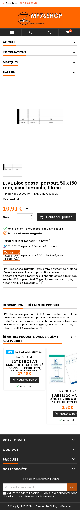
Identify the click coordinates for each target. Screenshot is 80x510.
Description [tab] (13, 305)
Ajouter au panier (56, 217)
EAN (36, 194)
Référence (10, 194)
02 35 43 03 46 (28, 3)
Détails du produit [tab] (44, 305)
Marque (8, 199)
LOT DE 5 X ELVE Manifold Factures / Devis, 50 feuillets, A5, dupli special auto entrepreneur (24, 368)
